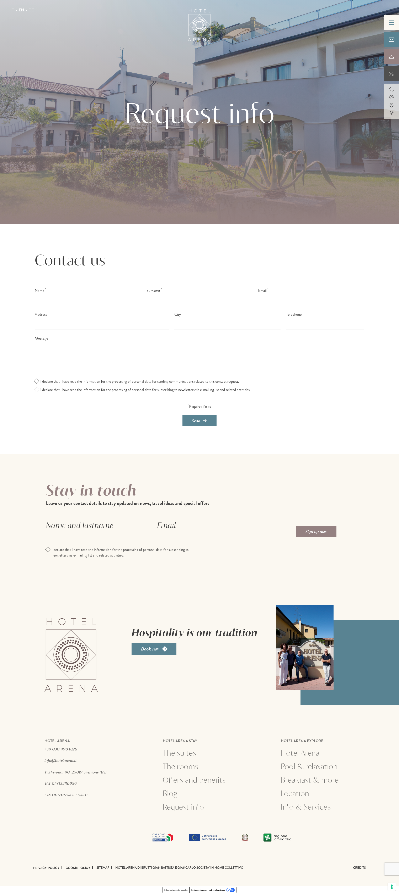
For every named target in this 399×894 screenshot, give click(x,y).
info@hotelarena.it (60, 760)
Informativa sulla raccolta (175, 890)
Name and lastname (79, 525)
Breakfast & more (310, 780)
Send (196, 420)
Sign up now (316, 531)
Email (263, 290)
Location (295, 793)
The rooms (180, 766)
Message (41, 338)
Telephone (294, 314)
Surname (154, 290)
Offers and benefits (194, 780)
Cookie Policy (78, 867)
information (91, 381)
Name (40, 290)
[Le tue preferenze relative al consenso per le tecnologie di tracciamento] (392, 887)
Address (41, 314)
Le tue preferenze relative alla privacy (208, 890)
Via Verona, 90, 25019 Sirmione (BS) (75, 772)
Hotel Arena (300, 753)
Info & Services (306, 807)
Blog (170, 793)
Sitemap (102, 867)
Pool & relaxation (309, 766)
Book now (150, 648)
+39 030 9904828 (60, 749)
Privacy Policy (46, 867)
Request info (197, 807)
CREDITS (359, 867)
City (177, 314)
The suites (179, 753)
